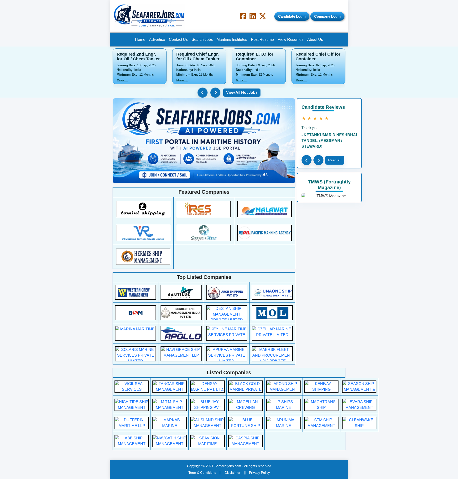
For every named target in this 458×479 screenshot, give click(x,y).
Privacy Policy (259, 472)
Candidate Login (292, 16)
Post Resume (262, 39)
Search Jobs (202, 39)
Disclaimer (232, 472)
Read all (334, 160)
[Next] (215, 93)
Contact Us (178, 39)
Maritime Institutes (232, 39)
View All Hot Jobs (242, 92)
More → (122, 80)
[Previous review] (307, 160)
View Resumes (290, 39)
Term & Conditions (202, 472)
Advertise (157, 39)
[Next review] (318, 160)
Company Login (327, 16)
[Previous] (203, 93)
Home (140, 39)
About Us (315, 39)
